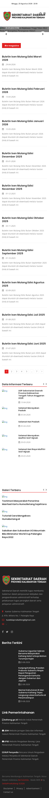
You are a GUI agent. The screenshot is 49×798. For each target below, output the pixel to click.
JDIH (6, 730)
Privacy (19, 788)
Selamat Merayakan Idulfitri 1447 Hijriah (28, 436)
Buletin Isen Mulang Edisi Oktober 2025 (23, 219)
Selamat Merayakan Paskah (28, 409)
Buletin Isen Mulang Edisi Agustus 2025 (23, 284)
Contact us (8, 792)
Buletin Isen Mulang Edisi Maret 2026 (22, 58)
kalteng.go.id (11, 719)
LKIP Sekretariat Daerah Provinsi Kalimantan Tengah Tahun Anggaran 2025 (31, 394)
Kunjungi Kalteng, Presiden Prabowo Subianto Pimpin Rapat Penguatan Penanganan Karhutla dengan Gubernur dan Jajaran (31, 674)
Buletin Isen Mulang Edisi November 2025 (17, 187)
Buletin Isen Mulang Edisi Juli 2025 (23, 314)
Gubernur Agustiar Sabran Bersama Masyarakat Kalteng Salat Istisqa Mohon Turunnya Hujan (32, 655)
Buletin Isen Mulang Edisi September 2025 (17, 251)
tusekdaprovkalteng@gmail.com (20, 620)
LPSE (6, 741)
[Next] (42, 371)
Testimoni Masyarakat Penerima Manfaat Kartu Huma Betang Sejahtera (24, 502)
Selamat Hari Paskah (28, 422)
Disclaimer (8, 788)
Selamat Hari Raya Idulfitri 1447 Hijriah (31, 450)
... (32, 371)
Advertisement (33, 788)
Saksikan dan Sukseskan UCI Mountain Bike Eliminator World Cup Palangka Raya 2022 (23, 534)
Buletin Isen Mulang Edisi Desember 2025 (17, 155)
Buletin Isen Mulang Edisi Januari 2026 (23, 123)
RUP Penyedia (11, 752)
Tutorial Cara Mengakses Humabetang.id (16, 517)
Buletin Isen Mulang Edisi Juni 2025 (24, 343)
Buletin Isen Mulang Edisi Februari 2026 (23, 90)
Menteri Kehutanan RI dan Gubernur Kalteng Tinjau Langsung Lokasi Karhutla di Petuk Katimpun (32, 694)
